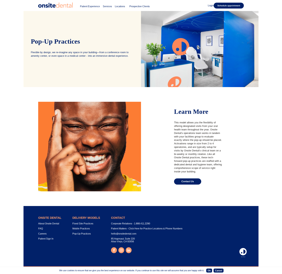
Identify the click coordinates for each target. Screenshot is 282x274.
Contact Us (187, 181)
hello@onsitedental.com (123, 233)
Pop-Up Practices (81, 233)
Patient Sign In (45, 238)
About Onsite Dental (48, 223)
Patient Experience (90, 6)
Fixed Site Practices (82, 223)
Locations (120, 6)
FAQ (40, 228)
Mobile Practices (81, 228)
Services (107, 6)
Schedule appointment (228, 5)
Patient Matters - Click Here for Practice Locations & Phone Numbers (146, 228)
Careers (42, 233)
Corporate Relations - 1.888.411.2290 (130, 223)
